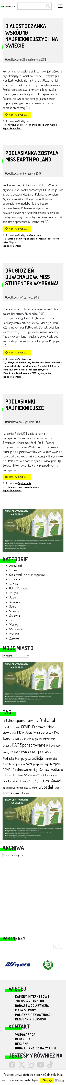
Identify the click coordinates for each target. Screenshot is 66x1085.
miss (34, 124)
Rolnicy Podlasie (51, 769)
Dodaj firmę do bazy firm (35, 1048)
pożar (29, 764)
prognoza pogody (42, 764)
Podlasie (15, 752)
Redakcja (22, 1039)
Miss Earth (43, 124)
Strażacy (14, 611)
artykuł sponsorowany (20, 720)
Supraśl (13, 242)
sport (15, 781)
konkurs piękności (25, 238)
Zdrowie (14, 638)
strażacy (23, 781)
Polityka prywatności (33, 1015)
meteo (27, 738)
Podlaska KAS (29, 752)
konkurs (12, 486)
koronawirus (13, 738)
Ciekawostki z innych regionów (27, 574)
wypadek (46, 787)
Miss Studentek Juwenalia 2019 (19, 373)
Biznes (13, 570)
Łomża (7, 793)
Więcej (59, 1080)
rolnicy (33, 769)
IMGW (20, 732)
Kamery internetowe (32, 996)
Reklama (22, 1044)
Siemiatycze (51, 775)
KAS (57, 732)
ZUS (57, 787)
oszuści (7, 745)
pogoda (26, 758)
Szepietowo (9, 787)
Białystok (47, 720)
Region (13, 597)
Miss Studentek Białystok (34, 369)
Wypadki (14, 634)
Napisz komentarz (12, 128)
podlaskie (45, 751)
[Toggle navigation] (60, 6)
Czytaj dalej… (18, 114)
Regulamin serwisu (30, 1019)
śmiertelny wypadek (25, 793)
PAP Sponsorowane (28, 745)
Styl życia (14, 615)
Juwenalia (56, 362)
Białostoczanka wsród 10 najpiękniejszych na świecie (31, 36)
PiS (48, 745)
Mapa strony (25, 1010)
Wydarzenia (16, 629)
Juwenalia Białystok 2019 (39, 366)
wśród (53, 124)
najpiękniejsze (31, 486)
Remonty (14, 602)
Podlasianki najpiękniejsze (24, 404)
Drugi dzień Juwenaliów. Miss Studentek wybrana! (31, 277)
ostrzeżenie (49, 738)
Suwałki (56, 780)
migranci (37, 738)
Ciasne (11, 238)
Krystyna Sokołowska (19, 124)
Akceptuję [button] (47, 1080)
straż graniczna (39, 780)
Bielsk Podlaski (11, 727)
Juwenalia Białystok (14, 366)
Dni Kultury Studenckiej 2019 (34, 362)
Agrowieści (15, 565)
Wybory (13, 625)
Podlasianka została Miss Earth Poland (31, 156)
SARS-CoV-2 (31, 775)
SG (42, 775)
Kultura (13, 584)
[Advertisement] (33, 894)
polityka (20, 764)
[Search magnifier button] (47, 6)
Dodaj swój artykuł (32, 1005)
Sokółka (7, 781)
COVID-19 (28, 726)
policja (37, 758)
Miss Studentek (11, 369)
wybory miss (44, 373)
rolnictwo (21, 769)
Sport (12, 606)
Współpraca (25, 1034)
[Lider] (33, 530)
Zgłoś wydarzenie (30, 1001)
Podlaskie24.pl (11, 758)
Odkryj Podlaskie (18, 588)
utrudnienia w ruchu (27, 787)
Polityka (13, 593)
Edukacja (14, 579)
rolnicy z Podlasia (13, 775)
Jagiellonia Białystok (39, 732)
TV (11, 620)
